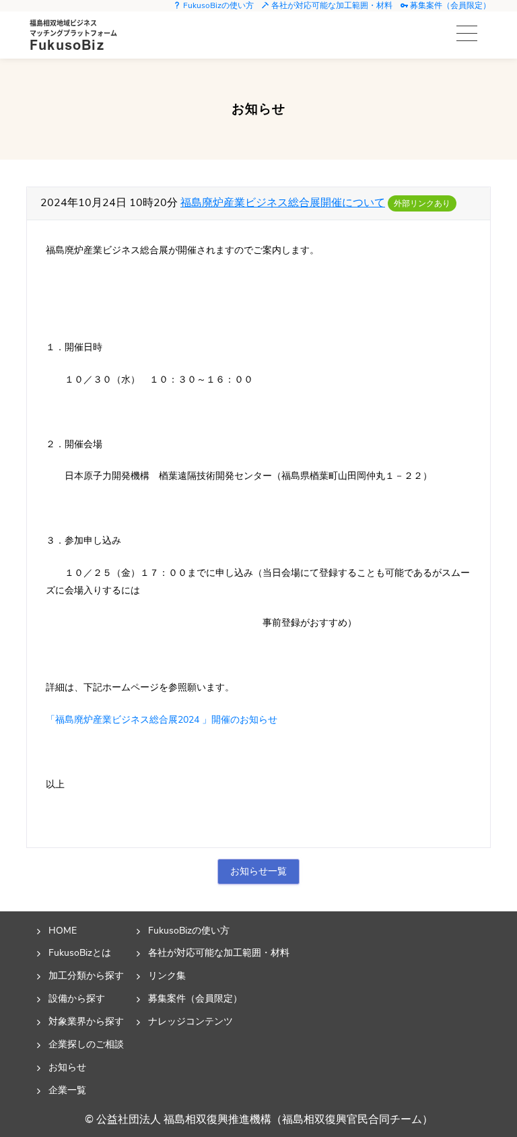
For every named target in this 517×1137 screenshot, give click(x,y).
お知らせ (67, 1067)
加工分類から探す (86, 975)
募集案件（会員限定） (449, 5)
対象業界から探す (86, 1021)
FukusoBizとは (79, 952)
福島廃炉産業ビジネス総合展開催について (282, 202)
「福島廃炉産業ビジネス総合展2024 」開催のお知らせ (161, 719)
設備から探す (76, 998)
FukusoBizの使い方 (217, 5)
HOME (62, 930)
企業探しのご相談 (86, 1044)
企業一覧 (67, 1090)
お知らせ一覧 (258, 871)
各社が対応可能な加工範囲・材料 (330, 5)
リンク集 (167, 975)
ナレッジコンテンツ (190, 1021)
